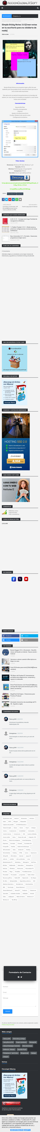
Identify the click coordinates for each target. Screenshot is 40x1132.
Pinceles (5, 871)
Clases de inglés (7, 827)
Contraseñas (31, 831)
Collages (33, 827)
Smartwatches (29, 884)
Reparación (25, 878)
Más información (17, 1130)
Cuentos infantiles (32, 834)
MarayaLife (33, 1042)
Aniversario (24, 818)
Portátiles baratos (27, 871)
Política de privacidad (8, 1024)
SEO (34, 881)
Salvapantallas (13, 881)
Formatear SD (28, 843)
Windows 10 (30, 896)
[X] (20, 582)
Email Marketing (26, 840)
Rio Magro (33, 878)
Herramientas (6, 853)
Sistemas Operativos (8, 884)
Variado (32, 893)
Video (4, 896)
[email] (29, 640)
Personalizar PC (11, 193)
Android (16, 818)
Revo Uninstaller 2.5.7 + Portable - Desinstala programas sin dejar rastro (23, 237)
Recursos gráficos (7, 878)
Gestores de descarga (23, 846)
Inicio (3, 19)
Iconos (26, 853)
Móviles (5, 865)
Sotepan (5, 1057)
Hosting (15, 853)
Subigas (33, 1053)
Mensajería (26, 862)
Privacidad (5, 874)
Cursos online (6, 837)
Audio (4, 821)
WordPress (14, 899)
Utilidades (25, 893)
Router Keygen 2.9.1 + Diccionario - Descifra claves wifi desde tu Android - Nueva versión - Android (23, 652)
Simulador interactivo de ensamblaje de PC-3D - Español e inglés (23, 703)
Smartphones (19, 884)
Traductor (24, 890)
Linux (28, 859)
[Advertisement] (20, 320)
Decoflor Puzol (22, 1049)
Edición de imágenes (14, 840)
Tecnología (10, 887)
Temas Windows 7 (20, 887)
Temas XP (17, 890)
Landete (12, 859)
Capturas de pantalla (8, 824)
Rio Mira (5, 881)
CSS (24, 834)
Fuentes (13, 846)
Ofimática (12, 868)
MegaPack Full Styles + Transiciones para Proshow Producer (22, 695)
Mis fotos (33, 862)
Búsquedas (23, 821)
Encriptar (12, 843)
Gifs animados (6, 849)
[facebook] (11, 635)
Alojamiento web (7, 818)
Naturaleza (21, 865)
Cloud (27, 827)
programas (8, 19)
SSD (4, 887)
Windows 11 (6, 899)
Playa (11, 871)
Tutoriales (5, 893)
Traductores (33, 890)
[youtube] (11, 640)
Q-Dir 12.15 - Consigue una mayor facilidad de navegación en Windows (23, 219)
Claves (15, 827)
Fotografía (5, 846)
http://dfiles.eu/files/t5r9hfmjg (20, 189)
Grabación (21, 849)
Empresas (5, 843)
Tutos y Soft (13, 719)
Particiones (20, 868)
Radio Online (31, 874)
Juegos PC (28, 856)
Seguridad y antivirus (25, 881)
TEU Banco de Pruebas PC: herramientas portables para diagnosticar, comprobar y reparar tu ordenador (22, 677)
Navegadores (29, 865)
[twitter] (29, 635)
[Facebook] (14, 582)
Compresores (12, 831)
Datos (14, 837)
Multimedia (12, 865)
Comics (5, 831)
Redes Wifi (17, 878)
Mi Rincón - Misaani (9, 1049)
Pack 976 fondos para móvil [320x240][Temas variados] (23, 668)
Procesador (14, 874)
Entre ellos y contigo (19, 1039)
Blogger (16, 821)
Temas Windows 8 (7, 890)
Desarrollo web (22, 837)
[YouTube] (26, 582)
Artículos (31, 818)
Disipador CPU (32, 837)
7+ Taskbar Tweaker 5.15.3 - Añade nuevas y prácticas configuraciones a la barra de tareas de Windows (23, 228)
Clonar (21, 827)
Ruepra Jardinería (21, 1042)
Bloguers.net (24, 1053)
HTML (20, 853)
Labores (5, 859)
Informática (14, 856)
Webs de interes (21, 896)
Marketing (17, 862)
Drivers (5, 840)
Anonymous (13, 733)
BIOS (9, 821)
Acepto (27, 1130)
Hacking (28, 849)
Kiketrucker (5, 34)
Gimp (14, 849)
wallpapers (11, 896)
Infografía (5, 856)
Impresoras (34, 853)
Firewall (20, 843)
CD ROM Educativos (21, 824)
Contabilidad (22, 831)
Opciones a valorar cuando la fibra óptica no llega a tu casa (23, 660)
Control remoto (7, 834)
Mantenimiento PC (8, 862)
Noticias (5, 868)
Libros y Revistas (20, 859)
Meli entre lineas (27, 1046)
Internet (21, 856)
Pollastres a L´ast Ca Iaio (10, 1053)
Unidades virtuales (15, 893)
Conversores (17, 834)
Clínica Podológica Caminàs (11, 1046)
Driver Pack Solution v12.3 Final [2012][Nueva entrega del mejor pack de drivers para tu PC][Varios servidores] (23, 686)
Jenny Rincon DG (8, 1042)
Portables (17, 871)
